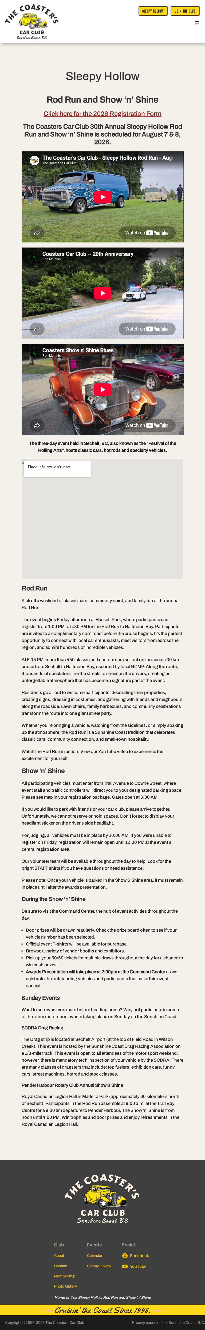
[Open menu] (197, 23)
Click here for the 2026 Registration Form (102, 113)
